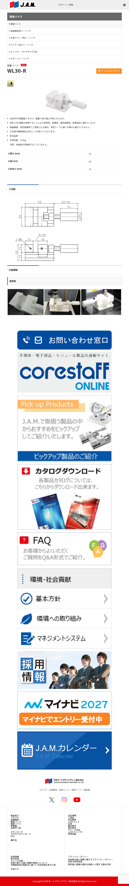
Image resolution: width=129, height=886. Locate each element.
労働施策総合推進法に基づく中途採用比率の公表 (33, 864)
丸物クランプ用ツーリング (23, 37)
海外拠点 (72, 827)
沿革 (70, 823)
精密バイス (16, 23)
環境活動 (72, 833)
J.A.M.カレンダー (76, 831)
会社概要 (72, 819)
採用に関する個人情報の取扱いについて (29, 862)
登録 (71, 4)
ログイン (63, 4)
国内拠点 (72, 825)
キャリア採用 (17, 860)
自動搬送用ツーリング (21, 30)
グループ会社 (74, 829)
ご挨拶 (71, 817)
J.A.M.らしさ (73, 821)
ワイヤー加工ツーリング (22, 44)
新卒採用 (15, 858)
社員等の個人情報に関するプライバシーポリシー (90, 859)
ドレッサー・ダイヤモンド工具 (24, 51)
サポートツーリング (20, 58)
